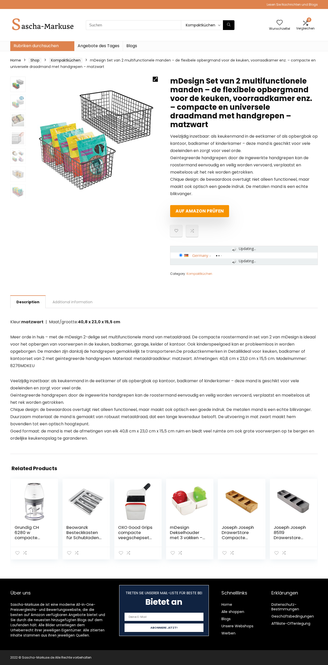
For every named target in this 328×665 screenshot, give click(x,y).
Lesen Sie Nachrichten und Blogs (292, 4)
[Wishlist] (279, 23)
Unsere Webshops (237, 626)
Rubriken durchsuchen (36, 46)
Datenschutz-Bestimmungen (285, 607)
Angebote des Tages (98, 46)
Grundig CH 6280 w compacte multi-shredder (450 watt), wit (31, 537)
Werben (228, 633)
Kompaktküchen (65, 60)
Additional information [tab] (73, 302)
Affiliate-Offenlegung (290, 623)
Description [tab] (27, 302)
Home (15, 60)
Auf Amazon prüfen (200, 211)
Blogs (131, 46)
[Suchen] (228, 25)
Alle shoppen (232, 611)
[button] (155, 79)
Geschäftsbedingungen (292, 616)
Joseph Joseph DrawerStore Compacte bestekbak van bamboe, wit (238, 537)
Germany (200, 255)
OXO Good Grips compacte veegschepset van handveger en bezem (135, 537)
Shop (34, 60)
